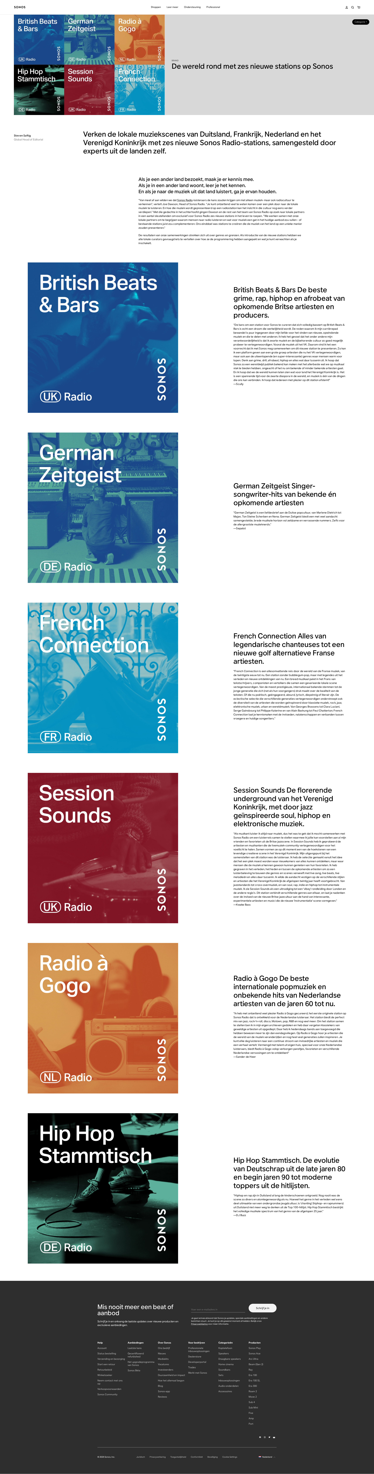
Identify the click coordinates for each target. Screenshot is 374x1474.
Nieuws (162, 1353)
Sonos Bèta (134, 1370)
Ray (251, 1369)
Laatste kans (135, 1348)
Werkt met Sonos (197, 1372)
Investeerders (165, 1369)
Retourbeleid (104, 1369)
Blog (160, 1385)
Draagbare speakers (229, 1358)
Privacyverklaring (199, 1324)
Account (102, 1348)
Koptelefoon (225, 1348)
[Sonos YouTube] (274, 1437)
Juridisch (140, 1457)
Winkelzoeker (104, 1375)
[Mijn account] (347, 7)
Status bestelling (106, 1353)
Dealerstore (194, 1356)
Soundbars (224, 1369)
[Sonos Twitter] (269, 1437)
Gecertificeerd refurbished (136, 1355)
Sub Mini (253, 1407)
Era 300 (253, 1385)
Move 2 (253, 1396)
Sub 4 (252, 1402)
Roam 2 (253, 1391)
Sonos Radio (185, 200)
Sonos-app (164, 1391)
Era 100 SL (254, 1380)
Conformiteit (197, 1457)
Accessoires (225, 1391)
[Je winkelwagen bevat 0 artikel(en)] (358, 7)
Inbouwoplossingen (229, 1380)
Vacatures (163, 1364)
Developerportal (197, 1362)
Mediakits (163, 1358)
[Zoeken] (352, 7)
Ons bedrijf (164, 1348)
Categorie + (361, 21)
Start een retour (106, 1364)
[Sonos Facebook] (260, 1437)
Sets (220, 1375)
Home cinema (226, 1364)
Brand (175, 60)
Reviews (162, 1396)
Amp (251, 1418)
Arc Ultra (253, 1358)
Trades (192, 1367)
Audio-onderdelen (228, 1385)
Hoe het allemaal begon (171, 1380)
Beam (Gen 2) (256, 1364)
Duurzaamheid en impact (171, 1375)
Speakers (223, 1353)
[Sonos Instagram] (265, 1437)
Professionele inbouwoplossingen (198, 1350)
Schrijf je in (262, 1308)
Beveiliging (212, 1457)
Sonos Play (255, 1348)
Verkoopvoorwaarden (109, 1389)
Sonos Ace (254, 1353)
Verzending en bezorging (111, 1358)
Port (251, 1423)
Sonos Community (107, 1394)
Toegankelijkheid (178, 1457)
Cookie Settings (229, 1457)
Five (251, 1413)
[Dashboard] (20, 7)
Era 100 (253, 1375)
